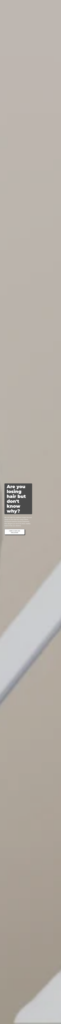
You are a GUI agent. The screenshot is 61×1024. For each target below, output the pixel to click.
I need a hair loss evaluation (14, 531)
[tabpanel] (30, 512)
